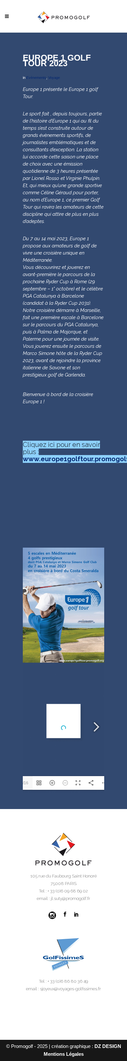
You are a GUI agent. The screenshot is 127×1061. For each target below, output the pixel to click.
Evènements (36, 78)
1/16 (24, 783)
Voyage (54, 78)
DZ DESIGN (107, 1046)
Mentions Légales (64, 1054)
